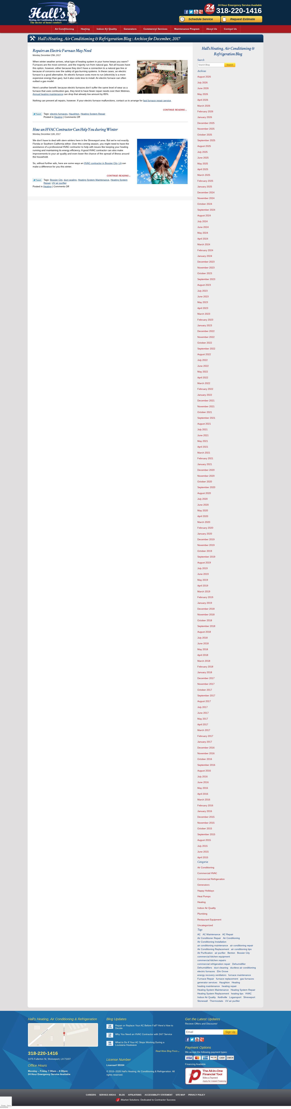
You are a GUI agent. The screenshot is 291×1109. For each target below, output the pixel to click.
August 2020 (204, 493)
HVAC (248, 993)
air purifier (220, 953)
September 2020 (206, 487)
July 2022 (202, 360)
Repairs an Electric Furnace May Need (62, 50)
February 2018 (205, 666)
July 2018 (202, 637)
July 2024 (202, 221)
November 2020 (206, 475)
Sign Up (230, 1032)
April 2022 (202, 377)
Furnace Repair (205, 978)
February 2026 (205, 111)
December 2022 (206, 331)
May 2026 (202, 94)
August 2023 (204, 285)
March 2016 (203, 799)
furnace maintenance (239, 975)
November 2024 (206, 198)
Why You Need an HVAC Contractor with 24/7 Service (143, 1034)
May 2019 (202, 580)
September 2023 (206, 279)
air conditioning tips (241, 949)
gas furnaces (247, 978)
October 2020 (204, 481)
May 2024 (202, 232)
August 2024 (204, 215)
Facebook (186, 12)
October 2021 (204, 412)
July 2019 (202, 568)
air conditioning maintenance (212, 945)
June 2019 (203, 574)
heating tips (237, 993)
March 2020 (203, 522)
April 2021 (202, 446)
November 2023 (206, 267)
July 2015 (202, 846)
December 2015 (206, 817)
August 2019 (204, 562)
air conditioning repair (241, 945)
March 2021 (203, 452)
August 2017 (204, 701)
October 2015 (204, 828)
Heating (58, 117)
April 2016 (202, 794)
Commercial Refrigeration (211, 879)
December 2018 (206, 608)
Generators (203, 884)
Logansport (235, 997)
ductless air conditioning (243, 967)
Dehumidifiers (204, 967)
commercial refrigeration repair (213, 964)
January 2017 (204, 741)
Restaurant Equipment (209, 919)
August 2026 (204, 76)
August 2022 (204, 354)
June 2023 (203, 296)
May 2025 (202, 163)
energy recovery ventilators (211, 975)
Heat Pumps (204, 896)
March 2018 (203, 661)
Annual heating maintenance (48, 94)
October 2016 (204, 759)
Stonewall (202, 1001)
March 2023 (203, 313)
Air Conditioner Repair (209, 938)
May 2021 (202, 441)
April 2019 (202, 585)
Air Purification (205, 953)
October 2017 (204, 689)
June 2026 (203, 88)
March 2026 (203, 105)
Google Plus (201, 12)
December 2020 (206, 470)
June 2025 (203, 157)
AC (199, 934)
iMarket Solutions (130, 1099)
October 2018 (204, 620)
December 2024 (206, 192)
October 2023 (204, 273)
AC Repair (227, 934)
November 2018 (206, 614)
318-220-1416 (239, 10)
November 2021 (206, 406)
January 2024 (204, 256)
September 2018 (206, 626)
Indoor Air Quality (206, 908)
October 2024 (204, 204)
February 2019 (205, 597)
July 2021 (202, 429)
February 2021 (205, 458)
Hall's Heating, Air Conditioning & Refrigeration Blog (228, 51)
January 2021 (204, 464)
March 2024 (203, 244)
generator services (207, 982)
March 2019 (203, 591)
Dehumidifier (239, 964)
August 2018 (204, 631)
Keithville (222, 997)
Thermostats (216, 1001)
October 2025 (204, 134)
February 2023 (205, 319)
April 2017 (202, 724)
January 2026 (204, 117)
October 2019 (204, 551)
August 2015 (204, 840)
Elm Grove (222, 971)
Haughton (74, 113)
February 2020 (205, 527)
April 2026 (202, 99)
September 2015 (206, 834)
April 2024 (202, 238)
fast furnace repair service (157, 100)
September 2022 (206, 348)
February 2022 (205, 389)
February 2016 (205, 805)
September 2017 (206, 695)
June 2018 (203, 643)
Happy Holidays (205, 890)
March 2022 (203, 383)
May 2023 (202, 302)
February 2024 (205, 250)
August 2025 (204, 146)
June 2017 (203, 712)
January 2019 (204, 603)
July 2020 (202, 499)
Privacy (3, 1105)
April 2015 (202, 857)
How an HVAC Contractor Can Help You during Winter (75, 129)
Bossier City (56, 180)
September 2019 (206, 556)
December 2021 (206, 400)
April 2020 (202, 516)
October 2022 (204, 342)
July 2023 (202, 290)
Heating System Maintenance (93, 180)
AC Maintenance (211, 934)
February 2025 (205, 181)
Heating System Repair (93, 113)
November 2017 (206, 684)
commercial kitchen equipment (213, 956)
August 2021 (204, 423)
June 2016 (203, 782)
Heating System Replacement (213, 993)
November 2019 (206, 545)
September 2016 (206, 765)
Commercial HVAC (207, 873)
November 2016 (206, 753)
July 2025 (202, 152)
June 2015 (203, 851)
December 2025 (206, 123)
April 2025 (202, 169)
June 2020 (203, 504)
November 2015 (206, 822)
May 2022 (202, 371)
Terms (9, 1105)
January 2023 (204, 325)
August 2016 (204, 770)
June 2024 (203, 227)
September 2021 (206, 418)
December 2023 (206, 261)
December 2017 (206, 678)
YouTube (196, 12)
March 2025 (203, 175)
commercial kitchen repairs (211, 960)
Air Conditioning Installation (211, 941)
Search (230, 65)
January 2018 (204, 672)
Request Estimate (242, 19)
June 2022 (203, 366)
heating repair (229, 986)
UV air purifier (59, 183)
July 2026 (202, 82)
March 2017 (203, 730)
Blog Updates (116, 1019)
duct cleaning (221, 967)
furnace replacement (227, 978)
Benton (231, 953)
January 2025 (204, 186)
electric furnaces (59, 113)
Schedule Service (200, 19)
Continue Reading (174, 110)
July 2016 (202, 776)
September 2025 (206, 140)
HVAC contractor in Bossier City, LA (102, 163)
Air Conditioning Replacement (213, 949)
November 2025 (206, 128)
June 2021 (203, 435)
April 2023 (202, 308)
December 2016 (206, 747)
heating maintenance (208, 986)
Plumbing (202, 913)
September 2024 (206, 209)
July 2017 (202, 707)
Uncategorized (205, 925)
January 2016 (204, 811)
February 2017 (205, 736)
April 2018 (202, 655)
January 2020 (204, 533)
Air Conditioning (205, 867)
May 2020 (202, 510)
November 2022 (206, 337)
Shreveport (249, 997)
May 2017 (202, 718)
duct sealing (70, 180)
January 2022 (204, 394)
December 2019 (206, 539)
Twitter (191, 12)
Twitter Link (37, 114)
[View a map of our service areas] (65, 1035)
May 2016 (202, 788)
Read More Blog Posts (167, 1051)
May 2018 (202, 649)
